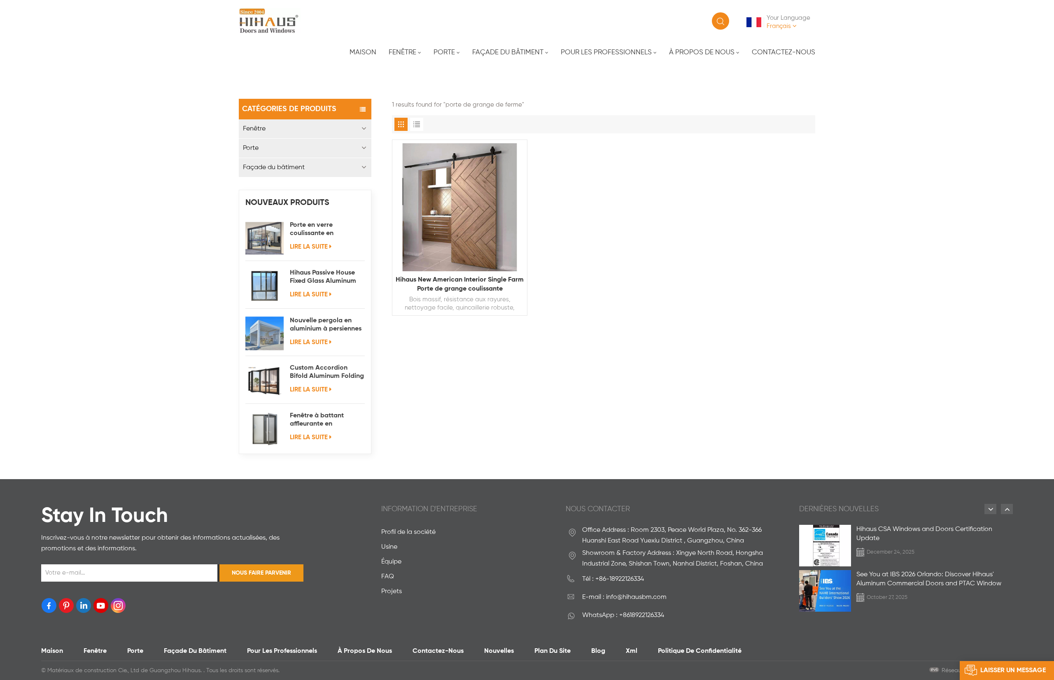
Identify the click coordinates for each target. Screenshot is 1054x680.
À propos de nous (702, 52)
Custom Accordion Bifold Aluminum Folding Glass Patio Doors (327, 372)
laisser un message (1013, 670)
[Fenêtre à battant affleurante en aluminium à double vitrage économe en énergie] (264, 429)
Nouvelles (499, 651)
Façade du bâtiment (507, 52)
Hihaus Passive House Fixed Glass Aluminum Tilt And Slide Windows (324, 277)
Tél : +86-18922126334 (613, 579)
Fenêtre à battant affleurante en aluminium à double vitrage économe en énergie (321, 420)
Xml (631, 651)
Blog (598, 651)
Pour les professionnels (606, 52)
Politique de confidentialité (700, 651)
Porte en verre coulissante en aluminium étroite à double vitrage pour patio (320, 230)
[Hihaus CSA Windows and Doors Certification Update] (825, 545)
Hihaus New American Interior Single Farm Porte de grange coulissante (460, 284)
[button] (990, 509)
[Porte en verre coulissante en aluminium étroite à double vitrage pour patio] (264, 238)
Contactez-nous (783, 52)
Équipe (391, 562)
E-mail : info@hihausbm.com (624, 597)
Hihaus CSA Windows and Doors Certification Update (924, 534)
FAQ (387, 576)
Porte (444, 52)
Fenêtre (402, 52)
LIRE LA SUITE (309, 247)
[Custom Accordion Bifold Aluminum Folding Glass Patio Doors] (264, 381)
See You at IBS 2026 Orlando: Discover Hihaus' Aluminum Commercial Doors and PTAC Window (928, 579)
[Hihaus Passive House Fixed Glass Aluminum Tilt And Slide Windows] (264, 286)
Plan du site (552, 651)
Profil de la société (408, 532)
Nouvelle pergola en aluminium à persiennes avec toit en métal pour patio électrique (326, 325)
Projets (391, 591)
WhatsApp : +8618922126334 (623, 615)
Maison (363, 52)
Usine (389, 547)
